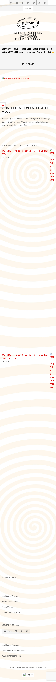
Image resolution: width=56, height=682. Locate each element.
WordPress (42, 668)
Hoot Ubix (24, 668)
